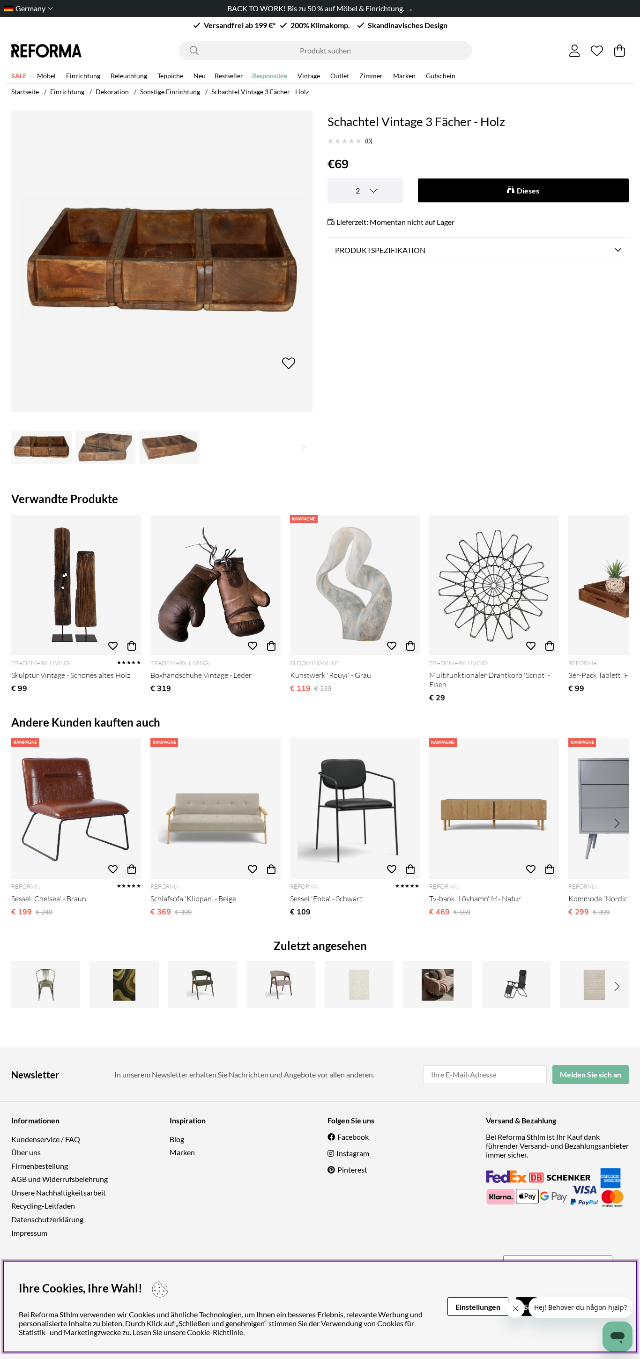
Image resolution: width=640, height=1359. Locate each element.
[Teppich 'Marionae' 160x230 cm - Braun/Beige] (123, 984)
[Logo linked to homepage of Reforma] (46, 51)
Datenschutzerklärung (47, 1219)
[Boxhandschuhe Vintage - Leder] (215, 585)
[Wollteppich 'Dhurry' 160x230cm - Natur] (359, 984)
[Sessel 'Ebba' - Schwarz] (355, 808)
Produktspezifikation (380, 249)
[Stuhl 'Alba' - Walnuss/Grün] (202, 984)
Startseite (25, 92)
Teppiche (170, 76)
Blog (177, 1139)
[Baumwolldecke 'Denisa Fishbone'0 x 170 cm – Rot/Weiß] (437, 984)
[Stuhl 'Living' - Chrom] (45, 984)
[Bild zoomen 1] (162, 261)
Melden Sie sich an (590, 1074)
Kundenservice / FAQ (45, 1139)
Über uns (26, 1152)
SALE (19, 76)
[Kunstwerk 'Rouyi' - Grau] (355, 585)
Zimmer (371, 76)
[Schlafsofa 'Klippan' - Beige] (215, 808)
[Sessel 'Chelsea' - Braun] (76, 808)
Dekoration (112, 92)
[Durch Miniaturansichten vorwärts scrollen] (303, 447)
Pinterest (352, 1169)
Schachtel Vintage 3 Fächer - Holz (260, 92)
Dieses (528, 190)
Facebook (353, 1136)
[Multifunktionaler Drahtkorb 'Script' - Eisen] (494, 585)
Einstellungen (477, 1306)
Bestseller (229, 76)
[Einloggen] (575, 50)
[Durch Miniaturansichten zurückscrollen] (20, 447)
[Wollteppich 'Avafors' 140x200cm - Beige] (594, 984)
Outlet (339, 76)
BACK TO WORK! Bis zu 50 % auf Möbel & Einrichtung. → (320, 8)
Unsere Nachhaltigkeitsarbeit (58, 1192)
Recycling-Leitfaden (43, 1205)
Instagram (352, 1153)
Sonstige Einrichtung (170, 92)
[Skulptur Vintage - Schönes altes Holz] (76, 585)
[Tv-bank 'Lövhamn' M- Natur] (494, 808)
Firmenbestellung (39, 1165)
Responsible (269, 76)
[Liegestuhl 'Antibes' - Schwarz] (516, 984)
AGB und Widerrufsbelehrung (59, 1178)
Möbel (46, 76)
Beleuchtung (129, 76)
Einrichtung (83, 76)
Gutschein (440, 76)
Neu (199, 76)
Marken (404, 76)
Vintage (309, 76)
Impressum (29, 1232)
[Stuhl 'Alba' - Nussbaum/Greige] (280, 984)
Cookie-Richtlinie (215, 1332)
